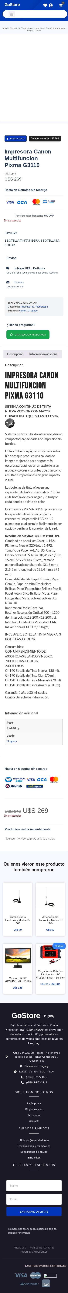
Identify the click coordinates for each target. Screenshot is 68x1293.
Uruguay (33, 310)
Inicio (5, 27)
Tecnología (15, 27)
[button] (11, 14)
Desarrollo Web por (37, 1265)
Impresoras (27, 27)
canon (22, 310)
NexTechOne (58, 1265)
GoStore (12, 4)
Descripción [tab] (15, 354)
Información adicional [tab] (43, 354)
